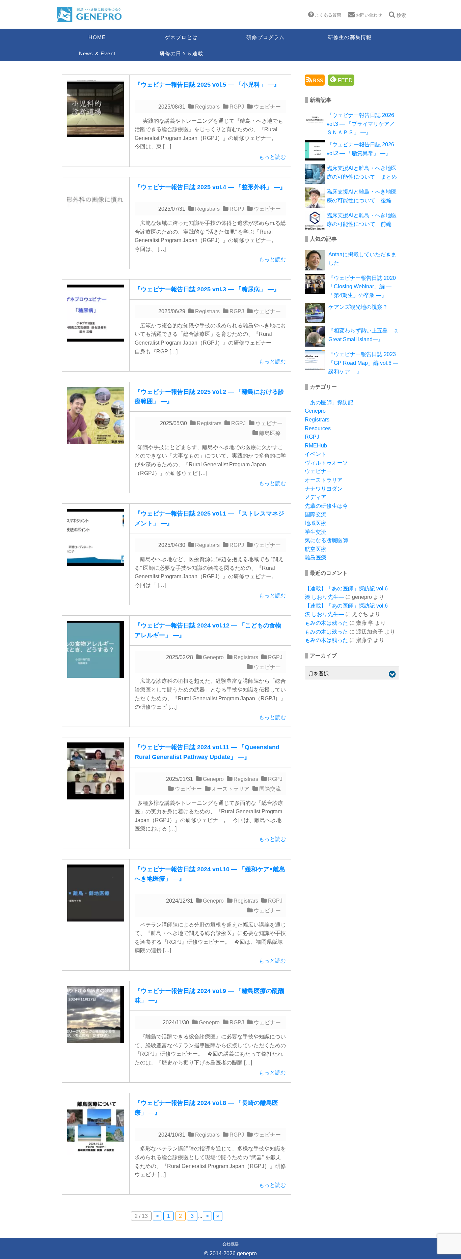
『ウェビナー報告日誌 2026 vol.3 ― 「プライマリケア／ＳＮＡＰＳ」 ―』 (361, 123)
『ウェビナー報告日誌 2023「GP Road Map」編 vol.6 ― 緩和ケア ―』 (363, 362)
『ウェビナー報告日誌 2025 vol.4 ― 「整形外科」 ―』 (210, 187)
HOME (97, 37)
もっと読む (272, 157)
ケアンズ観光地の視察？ (358, 307)
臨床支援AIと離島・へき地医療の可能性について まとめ (362, 172)
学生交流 (315, 532)
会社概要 (230, 1244)
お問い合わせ (369, 15)
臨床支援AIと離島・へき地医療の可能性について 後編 (362, 196)
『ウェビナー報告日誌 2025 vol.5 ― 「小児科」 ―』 (207, 84)
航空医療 (315, 549)
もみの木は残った (326, 623)
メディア (315, 497)
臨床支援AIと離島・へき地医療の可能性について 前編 (362, 219)
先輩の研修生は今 (326, 506)
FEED (344, 80)
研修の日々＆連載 (182, 53)
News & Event (97, 53)
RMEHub (316, 445)
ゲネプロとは (181, 37)
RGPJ (236, 107)
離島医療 (270, 433)
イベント (315, 454)
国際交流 (270, 789)
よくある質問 (328, 15)
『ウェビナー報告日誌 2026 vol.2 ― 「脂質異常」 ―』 (360, 149)
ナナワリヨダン (324, 489)
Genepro (213, 657)
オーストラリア (230, 789)
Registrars (207, 107)
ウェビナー (267, 107)
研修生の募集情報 (350, 37)
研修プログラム (265, 37)
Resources (318, 428)
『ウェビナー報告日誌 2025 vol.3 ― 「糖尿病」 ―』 (207, 289)
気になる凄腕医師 (326, 540)
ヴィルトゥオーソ (326, 463)
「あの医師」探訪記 (329, 402)
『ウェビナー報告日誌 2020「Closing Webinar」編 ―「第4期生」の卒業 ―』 (362, 286)
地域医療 (315, 523)
